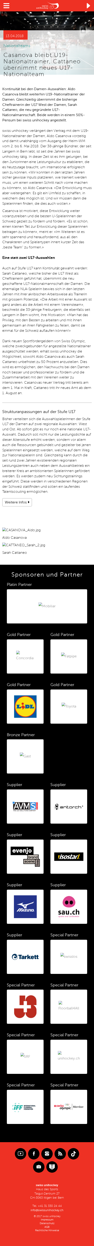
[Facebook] (33, 1153)
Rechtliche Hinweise (47, 1230)
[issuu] (52, 1167)
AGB (47, 1227)
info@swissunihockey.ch (47, 1210)
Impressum (47, 1219)
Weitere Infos (16, 502)
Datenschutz (47, 1223)
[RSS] (60, 1153)
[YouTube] (20, 1153)
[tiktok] (73, 1153)
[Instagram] (47, 1153)
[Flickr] (38, 1167)
